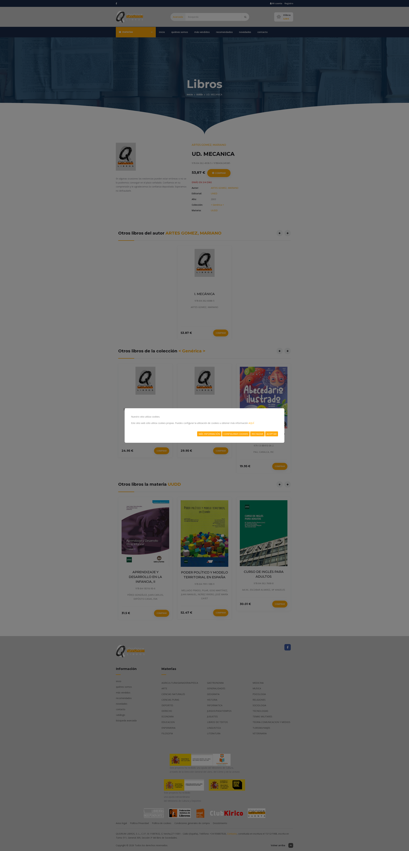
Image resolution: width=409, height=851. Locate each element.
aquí (251, 423)
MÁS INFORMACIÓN (209, 433)
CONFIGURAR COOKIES (236, 433)
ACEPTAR (272, 433)
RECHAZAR (257, 433)
